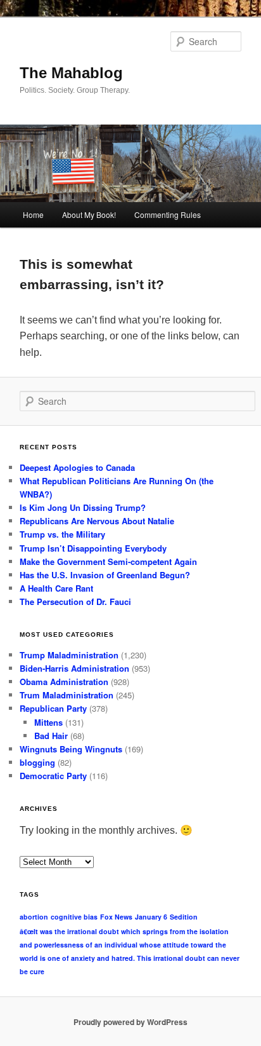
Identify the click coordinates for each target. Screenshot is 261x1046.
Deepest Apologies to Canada (77, 467)
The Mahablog (71, 72)
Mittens (48, 722)
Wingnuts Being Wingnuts (71, 749)
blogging (37, 762)
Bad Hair (51, 736)
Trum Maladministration (66, 695)
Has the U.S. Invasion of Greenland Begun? (105, 575)
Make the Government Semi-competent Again (108, 561)
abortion (34, 916)
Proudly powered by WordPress (130, 1022)
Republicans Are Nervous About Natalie (97, 521)
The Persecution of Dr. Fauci (75, 601)
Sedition (184, 916)
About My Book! (89, 214)
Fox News (116, 916)
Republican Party (53, 708)
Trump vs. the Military (62, 534)
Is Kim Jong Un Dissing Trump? (83, 507)
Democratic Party (53, 776)
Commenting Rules (167, 214)
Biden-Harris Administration (74, 668)
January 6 (151, 916)
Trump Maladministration (69, 655)
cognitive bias (74, 916)
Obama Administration (64, 682)
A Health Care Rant (56, 588)
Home (33, 214)
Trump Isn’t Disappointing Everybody (93, 548)
